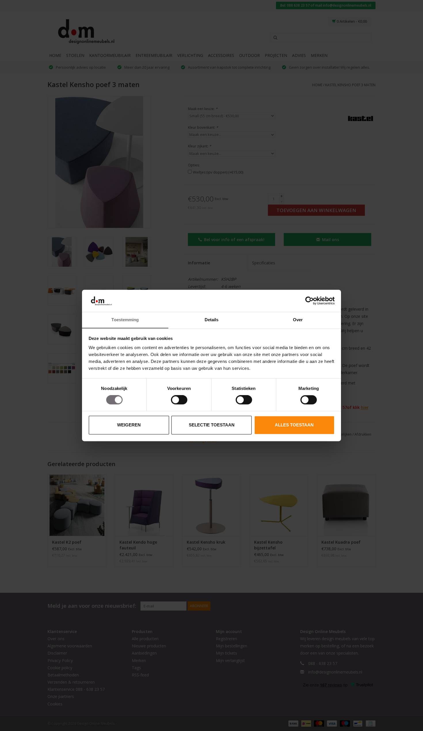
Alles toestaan (294, 424)
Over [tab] (298, 319)
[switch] (179, 400)
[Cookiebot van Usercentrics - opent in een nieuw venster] (309, 301)
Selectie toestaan (212, 424)
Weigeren (129, 424)
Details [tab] (212, 319)
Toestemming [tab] (125, 319)
